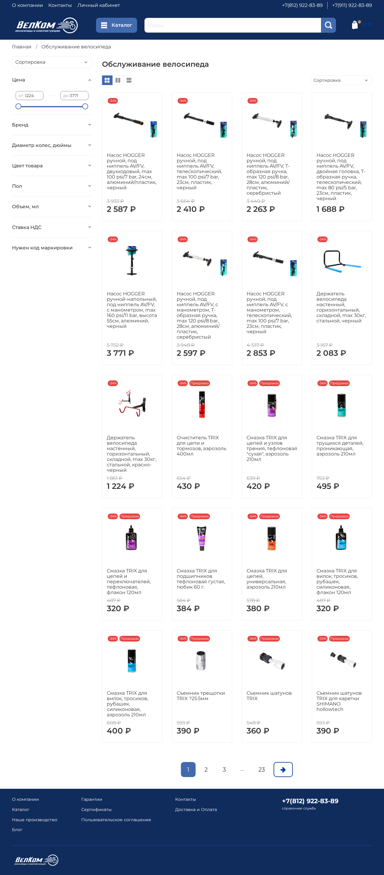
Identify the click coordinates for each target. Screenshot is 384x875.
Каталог (122, 25)
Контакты (60, 5)
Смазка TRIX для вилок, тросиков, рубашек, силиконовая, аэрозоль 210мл (127, 704)
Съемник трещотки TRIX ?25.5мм (201, 695)
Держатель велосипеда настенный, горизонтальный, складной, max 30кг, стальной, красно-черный (131, 454)
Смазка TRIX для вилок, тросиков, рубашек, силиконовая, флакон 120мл (337, 581)
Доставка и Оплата (196, 809)
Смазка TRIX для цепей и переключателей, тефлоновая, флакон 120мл (129, 581)
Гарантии (91, 799)
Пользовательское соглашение (116, 819)
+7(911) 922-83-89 (352, 5)
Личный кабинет (98, 5)
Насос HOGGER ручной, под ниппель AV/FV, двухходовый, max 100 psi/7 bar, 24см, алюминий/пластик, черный (131, 171)
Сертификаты (96, 809)
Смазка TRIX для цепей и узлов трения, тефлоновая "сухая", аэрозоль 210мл (272, 448)
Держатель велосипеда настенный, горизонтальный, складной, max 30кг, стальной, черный (341, 307)
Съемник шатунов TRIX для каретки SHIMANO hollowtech (339, 701)
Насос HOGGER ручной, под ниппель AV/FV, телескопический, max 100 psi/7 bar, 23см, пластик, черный (199, 171)
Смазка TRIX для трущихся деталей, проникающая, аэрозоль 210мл (339, 446)
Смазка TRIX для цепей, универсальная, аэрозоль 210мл (267, 579)
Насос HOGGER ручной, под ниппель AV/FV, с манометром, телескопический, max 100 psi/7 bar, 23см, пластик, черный (269, 312)
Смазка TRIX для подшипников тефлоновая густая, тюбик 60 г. (201, 579)
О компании (27, 5)
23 (261, 769)
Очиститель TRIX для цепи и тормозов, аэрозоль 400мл (201, 446)
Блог (17, 829)
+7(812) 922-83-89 (302, 5)
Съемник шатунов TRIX (269, 695)
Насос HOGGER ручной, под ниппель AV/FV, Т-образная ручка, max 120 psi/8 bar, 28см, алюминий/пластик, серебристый (268, 174)
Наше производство (34, 819)
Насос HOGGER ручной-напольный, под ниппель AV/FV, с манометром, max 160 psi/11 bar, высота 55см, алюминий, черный (132, 310)
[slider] (18, 106)
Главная (22, 47)
